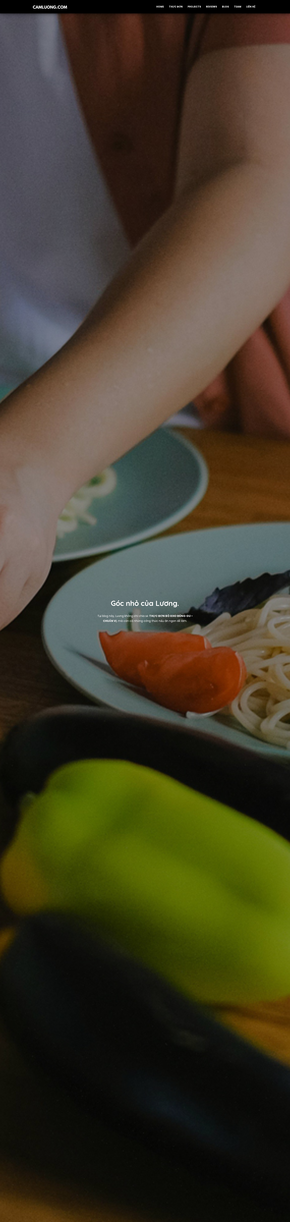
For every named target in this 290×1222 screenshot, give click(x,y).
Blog (225, 6)
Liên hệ (250, 6)
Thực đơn (176, 6)
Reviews (211, 6)
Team (237, 6)
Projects (194, 6)
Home (160, 6)
